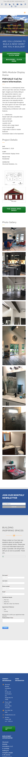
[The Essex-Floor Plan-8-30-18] (14, 171)
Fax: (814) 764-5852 (9, 711)
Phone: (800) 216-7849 (8, 703)
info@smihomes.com (19, 1)
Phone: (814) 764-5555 (8, 706)
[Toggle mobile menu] (25, 12)
